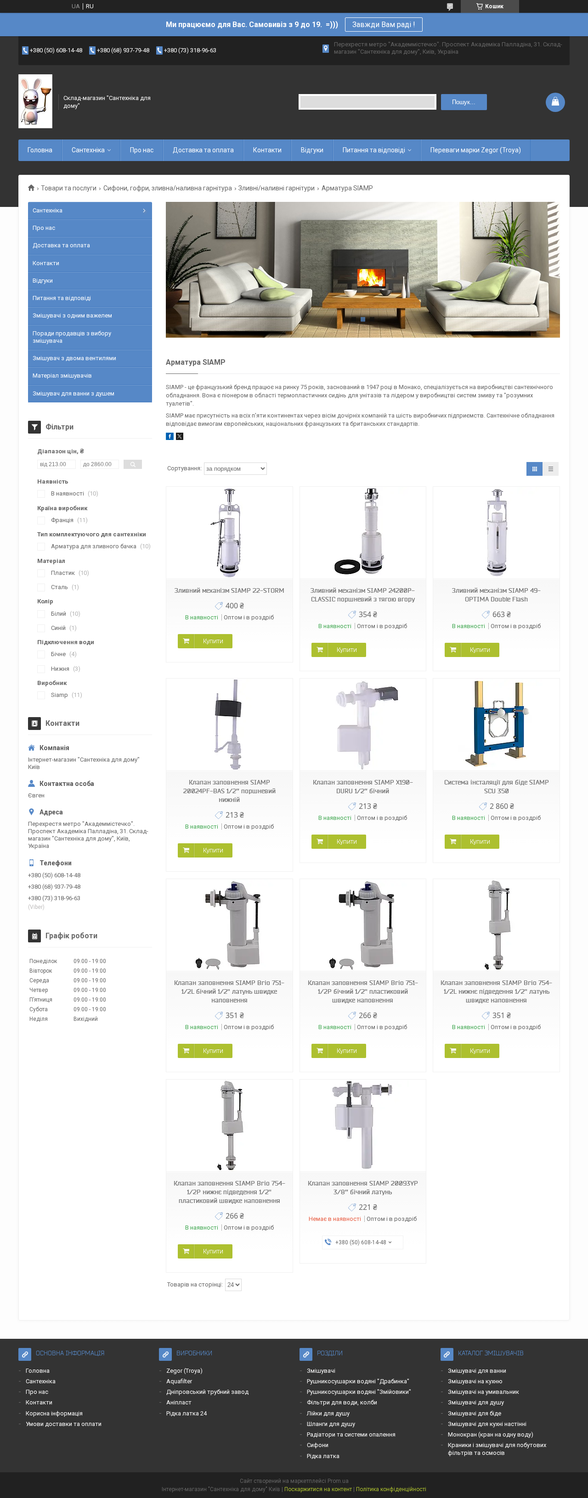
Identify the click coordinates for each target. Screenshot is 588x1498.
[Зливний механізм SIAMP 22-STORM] (229, 533)
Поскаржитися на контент (318, 1489)
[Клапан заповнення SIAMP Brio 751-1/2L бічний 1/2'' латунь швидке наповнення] (229, 925)
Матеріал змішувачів (62, 375)
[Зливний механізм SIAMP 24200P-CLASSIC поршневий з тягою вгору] (363, 533)
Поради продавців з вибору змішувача (72, 337)
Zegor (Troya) (184, 1370)
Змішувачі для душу (476, 1402)
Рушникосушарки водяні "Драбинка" (358, 1381)
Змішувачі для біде (474, 1413)
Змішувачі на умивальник (483, 1391)
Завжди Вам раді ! (383, 24)
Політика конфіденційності (391, 1489)
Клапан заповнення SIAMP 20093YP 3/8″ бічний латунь (363, 1188)
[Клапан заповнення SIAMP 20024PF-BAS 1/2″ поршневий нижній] (229, 725)
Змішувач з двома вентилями (74, 358)
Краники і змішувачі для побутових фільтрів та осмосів (497, 1449)
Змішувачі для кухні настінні (487, 1423)
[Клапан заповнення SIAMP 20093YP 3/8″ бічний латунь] (363, 1126)
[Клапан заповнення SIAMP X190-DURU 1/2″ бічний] (363, 725)
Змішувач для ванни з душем (73, 393)
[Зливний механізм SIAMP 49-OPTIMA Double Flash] (496, 533)
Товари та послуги (68, 188)
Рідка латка (323, 1456)
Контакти (267, 150)
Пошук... (463, 102)
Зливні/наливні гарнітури (276, 188)
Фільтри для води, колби (342, 1402)
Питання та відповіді (374, 150)
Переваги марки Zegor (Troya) (475, 150)
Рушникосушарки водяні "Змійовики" (359, 1391)
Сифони (317, 1445)
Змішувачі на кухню (475, 1381)
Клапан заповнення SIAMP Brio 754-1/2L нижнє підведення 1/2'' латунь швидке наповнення (496, 991)
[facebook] (170, 437)
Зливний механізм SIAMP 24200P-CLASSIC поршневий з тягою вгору (363, 595)
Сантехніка (88, 150)
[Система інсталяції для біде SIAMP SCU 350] (496, 725)
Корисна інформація (54, 1413)
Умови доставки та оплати (64, 1423)
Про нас (141, 150)
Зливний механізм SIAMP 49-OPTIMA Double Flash (496, 595)
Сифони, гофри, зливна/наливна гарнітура (167, 188)
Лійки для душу (328, 1413)
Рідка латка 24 (186, 1413)
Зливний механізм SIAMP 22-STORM (229, 590)
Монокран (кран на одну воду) (490, 1434)
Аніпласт (179, 1402)
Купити (213, 641)
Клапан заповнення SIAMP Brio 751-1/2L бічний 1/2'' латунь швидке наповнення (229, 991)
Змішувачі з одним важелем (72, 315)
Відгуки (312, 150)
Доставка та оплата (203, 150)
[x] (179, 437)
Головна (40, 150)
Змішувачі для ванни (477, 1370)
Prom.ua (338, 1481)
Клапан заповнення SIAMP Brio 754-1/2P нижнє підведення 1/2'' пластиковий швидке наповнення (229, 1192)
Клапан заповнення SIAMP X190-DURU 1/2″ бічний (363, 787)
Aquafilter (179, 1381)
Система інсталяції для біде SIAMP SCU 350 (496, 787)
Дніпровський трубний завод (207, 1391)
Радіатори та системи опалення (351, 1434)
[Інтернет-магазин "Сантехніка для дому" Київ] (35, 101)
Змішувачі (321, 1370)
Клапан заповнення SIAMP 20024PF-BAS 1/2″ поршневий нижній (229, 791)
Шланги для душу (331, 1423)
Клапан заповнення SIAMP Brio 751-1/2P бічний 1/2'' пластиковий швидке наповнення (363, 991)
